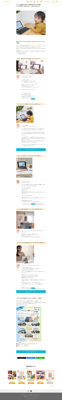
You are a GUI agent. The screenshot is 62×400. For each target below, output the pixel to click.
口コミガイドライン (37, 394)
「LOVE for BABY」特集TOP (31, 351)
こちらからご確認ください (24, 346)
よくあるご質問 (30, 394)
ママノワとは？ (24, 394)
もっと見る (33, 288)
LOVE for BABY (34, 45)
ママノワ (28, 398)
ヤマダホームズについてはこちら (31, 149)
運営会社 (25, 396)
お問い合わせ (36, 396)
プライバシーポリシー (30, 396)
